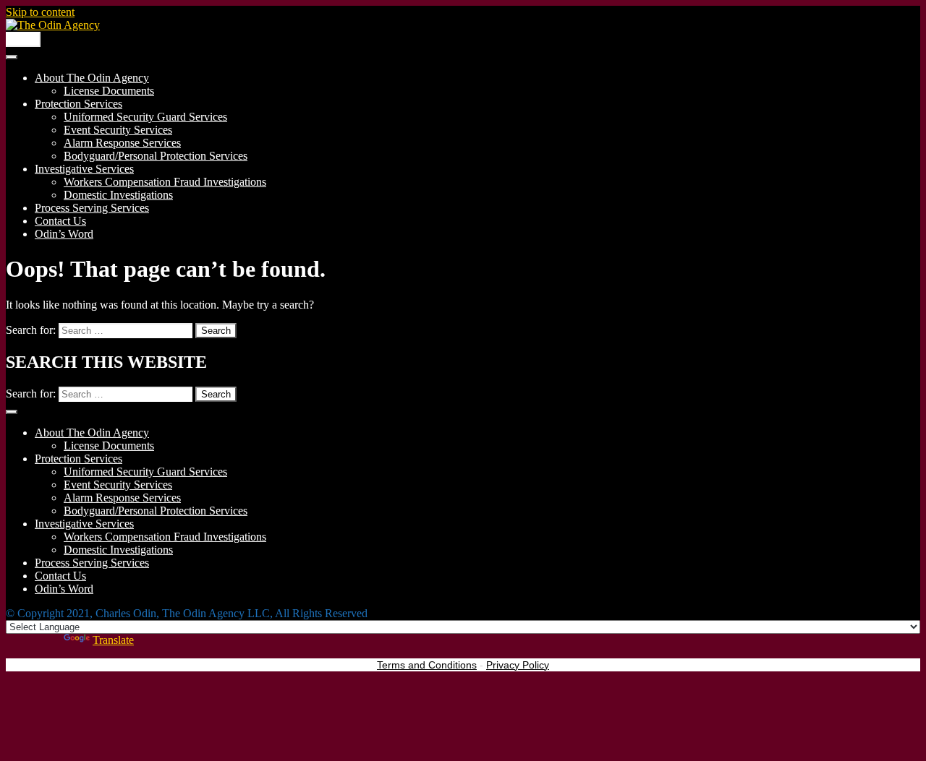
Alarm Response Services (122, 143)
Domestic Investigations (118, 195)
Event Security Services (118, 130)
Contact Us (60, 221)
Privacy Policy (517, 665)
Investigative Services (84, 169)
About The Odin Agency (92, 78)
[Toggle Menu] (11, 57)
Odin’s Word (64, 234)
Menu (23, 39)
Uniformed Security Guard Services (145, 117)
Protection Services (78, 104)
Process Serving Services (92, 208)
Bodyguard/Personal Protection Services (155, 156)
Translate (113, 640)
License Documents (109, 91)
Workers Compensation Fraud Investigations (165, 182)
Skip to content (40, 12)
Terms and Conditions (427, 665)
